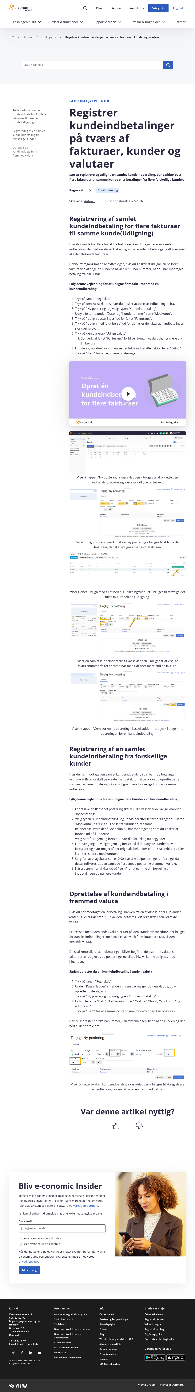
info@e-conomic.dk (27, 1344)
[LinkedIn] (31, 1353)
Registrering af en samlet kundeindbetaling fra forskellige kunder (29, 135)
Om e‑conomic (107, 1314)
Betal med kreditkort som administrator (68, 1336)
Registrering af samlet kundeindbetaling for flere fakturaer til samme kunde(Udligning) (29, 116)
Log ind (178, 8)
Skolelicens (60, 1324)
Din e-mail (25, 1221)
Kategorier (49, 37)
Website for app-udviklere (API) (116, 1339)
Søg (168, 65)
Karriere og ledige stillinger (114, 1319)
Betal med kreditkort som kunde (72, 1329)
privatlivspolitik (28, 1261)
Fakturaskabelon (154, 1314)
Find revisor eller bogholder (159, 1339)
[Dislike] (140, 1126)
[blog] (13, 1353)
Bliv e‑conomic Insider (66, 1347)
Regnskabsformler (155, 1319)
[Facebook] (22, 1353)
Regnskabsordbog (154, 1329)
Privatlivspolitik (107, 1354)
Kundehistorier (62, 1342)
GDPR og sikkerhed (109, 1364)
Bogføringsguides (154, 1334)
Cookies (103, 1359)
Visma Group (146, 1384)
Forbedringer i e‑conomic (67, 1357)
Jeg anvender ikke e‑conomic (41, 1244)
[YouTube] (39, 1353)
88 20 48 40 (19, 1340)
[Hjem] (13, 37)
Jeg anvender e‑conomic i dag (42, 1238)
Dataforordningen (109, 1349)
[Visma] (18, 1386)
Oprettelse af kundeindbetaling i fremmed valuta (25, 151)
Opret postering (108, 190)
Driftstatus (60, 1352)
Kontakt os (136, 8)
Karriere (116, 8)
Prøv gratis (158, 8)
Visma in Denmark (172, 1384)
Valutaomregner (153, 1324)
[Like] (116, 1126)
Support (28, 37)
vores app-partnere (85, 1205)
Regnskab (76, 190)
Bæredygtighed (107, 1324)
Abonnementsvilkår (110, 1344)
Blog (101, 1334)
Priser (100, 8)
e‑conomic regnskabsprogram (70, 1314)
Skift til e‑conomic (64, 1319)
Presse (103, 1329)
